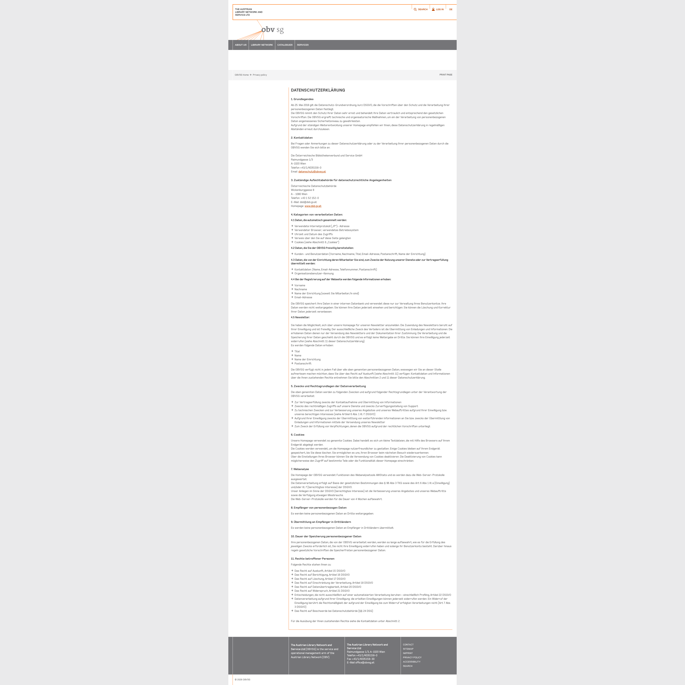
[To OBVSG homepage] (258, 30)
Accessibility (411, 661)
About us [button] (241, 45)
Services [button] (303, 45)
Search (407, 666)
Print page (446, 74)
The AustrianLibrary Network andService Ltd (248, 12)
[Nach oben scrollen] (449, 682)
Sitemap (408, 649)
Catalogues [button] (285, 45)
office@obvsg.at (364, 662)
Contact (408, 644)
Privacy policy (260, 75)
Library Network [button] (262, 45)
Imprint (408, 653)
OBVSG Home (242, 75)
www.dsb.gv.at (313, 206)
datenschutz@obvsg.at (312, 171)
